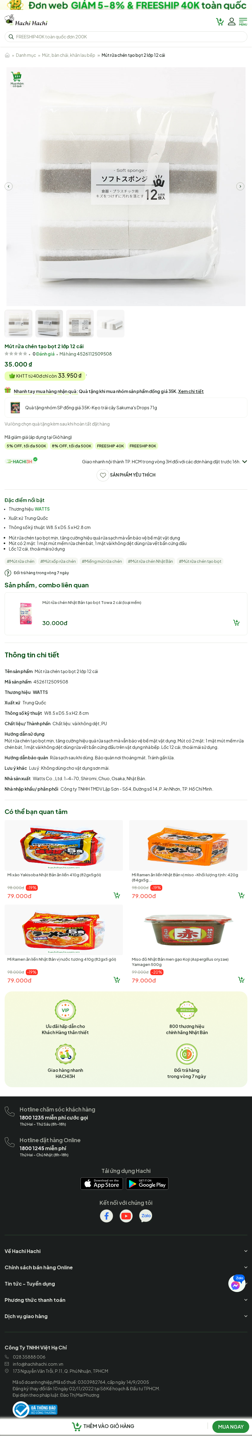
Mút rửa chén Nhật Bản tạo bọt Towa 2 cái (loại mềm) (91, 602)
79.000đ (19, 895)
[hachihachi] (126, 5)
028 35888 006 (29, 1357)
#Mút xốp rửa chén (58, 561)
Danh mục (26, 55)
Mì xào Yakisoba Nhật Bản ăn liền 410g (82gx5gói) (54, 874)
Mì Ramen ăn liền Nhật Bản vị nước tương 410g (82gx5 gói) (61, 959)
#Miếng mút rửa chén (102, 561)
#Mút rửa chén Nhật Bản (150, 561)
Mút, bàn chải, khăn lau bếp (68, 55)
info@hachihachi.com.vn (38, 1364)
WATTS (42, 509)
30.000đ (54, 622)
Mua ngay (231, 1426)
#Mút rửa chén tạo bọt (200, 561)
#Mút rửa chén (20, 561)
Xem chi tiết (191, 391)
